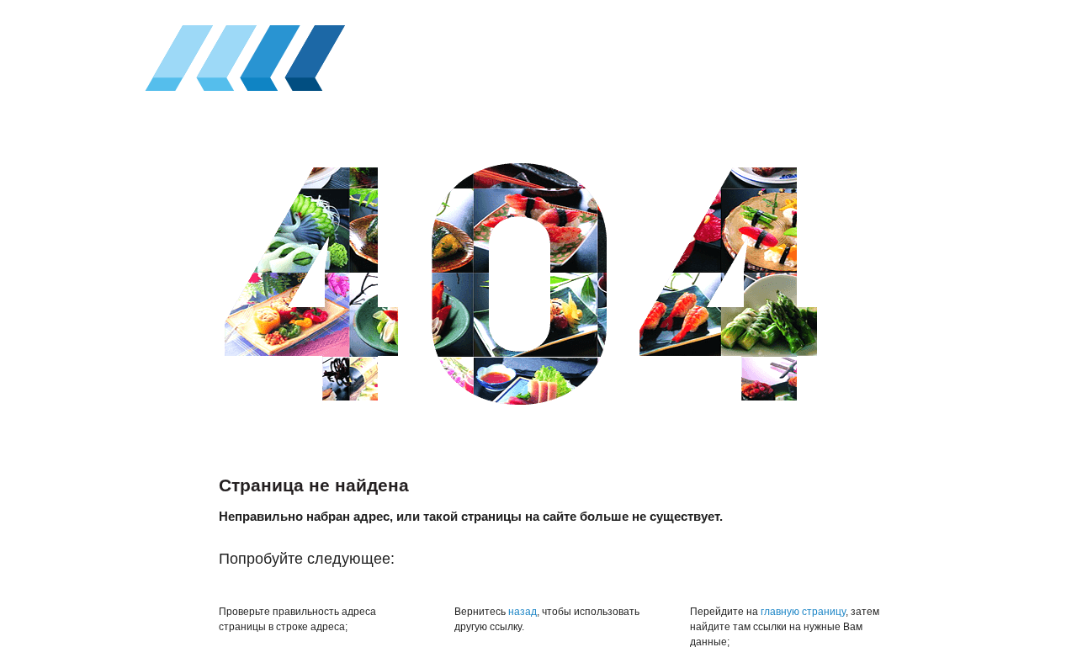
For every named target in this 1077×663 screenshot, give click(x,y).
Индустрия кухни (240, 54)
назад (522, 612)
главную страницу (803, 612)
